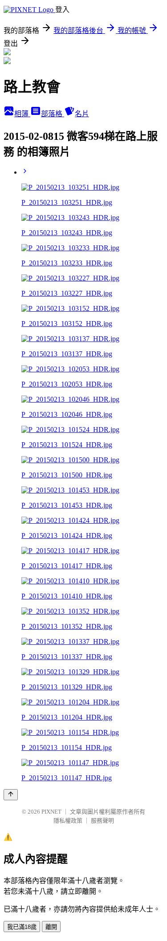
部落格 (52, 114)
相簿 (22, 114)
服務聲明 (102, 820)
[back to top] (11, 794)
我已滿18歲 (22, 927)
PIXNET (51, 811)
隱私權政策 (67, 820)
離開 (51, 927)
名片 (82, 114)
